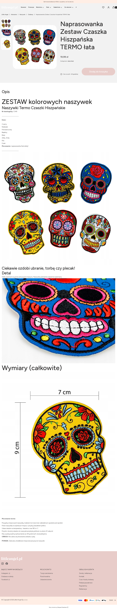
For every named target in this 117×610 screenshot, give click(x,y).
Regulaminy (83, 586)
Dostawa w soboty (7, 576)
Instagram (4, 573)
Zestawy (30, 14)
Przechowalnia (45, 576)
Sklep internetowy (58, 607)
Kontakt (81, 576)
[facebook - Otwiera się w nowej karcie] (6, 563)
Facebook (4, 579)
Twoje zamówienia (46, 573)
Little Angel (4, 14)
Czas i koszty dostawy (86, 579)
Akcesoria (14, 14)
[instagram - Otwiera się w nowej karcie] (2, 563)
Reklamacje (83, 589)
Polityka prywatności (85, 583)
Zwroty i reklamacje (85, 573)
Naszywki (22, 14)
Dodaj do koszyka (98, 71)
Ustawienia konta (46, 579)
